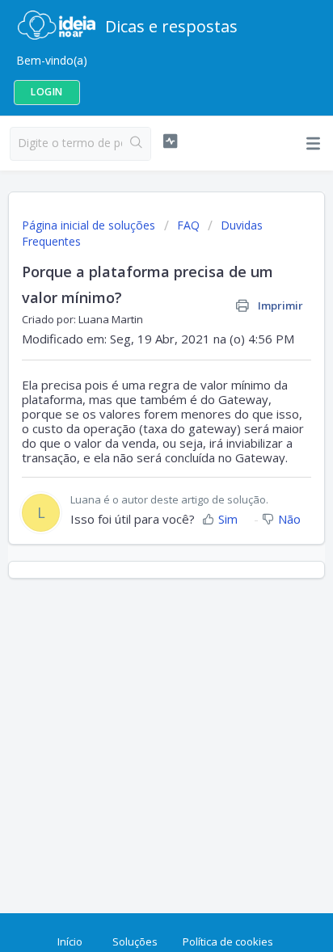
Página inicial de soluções (90, 225)
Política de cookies (228, 941)
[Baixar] (137, 467)
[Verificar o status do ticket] (170, 141)
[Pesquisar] (136, 144)
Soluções (135, 941)
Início (69, 941)
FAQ (188, 225)
